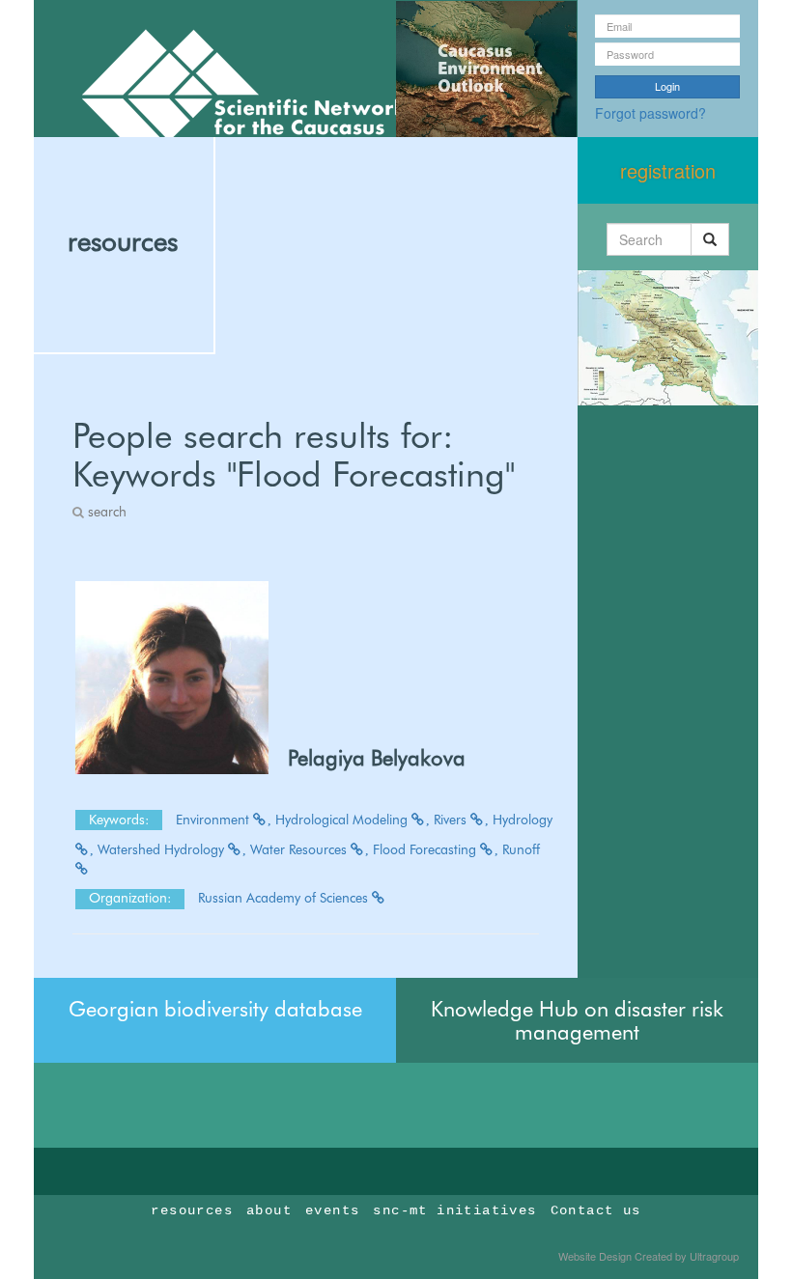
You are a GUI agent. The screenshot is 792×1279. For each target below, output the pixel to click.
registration (668, 170)
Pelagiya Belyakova (377, 757)
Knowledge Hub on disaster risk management (577, 1020)
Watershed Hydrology (163, 849)
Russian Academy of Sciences (285, 897)
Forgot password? (650, 113)
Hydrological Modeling (343, 819)
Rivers (452, 819)
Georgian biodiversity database (215, 1008)
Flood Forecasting (426, 849)
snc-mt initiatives (454, 1210)
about (269, 1210)
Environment (214, 819)
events (332, 1210)
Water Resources (300, 849)
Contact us (596, 1210)
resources (123, 241)
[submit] (710, 239)
